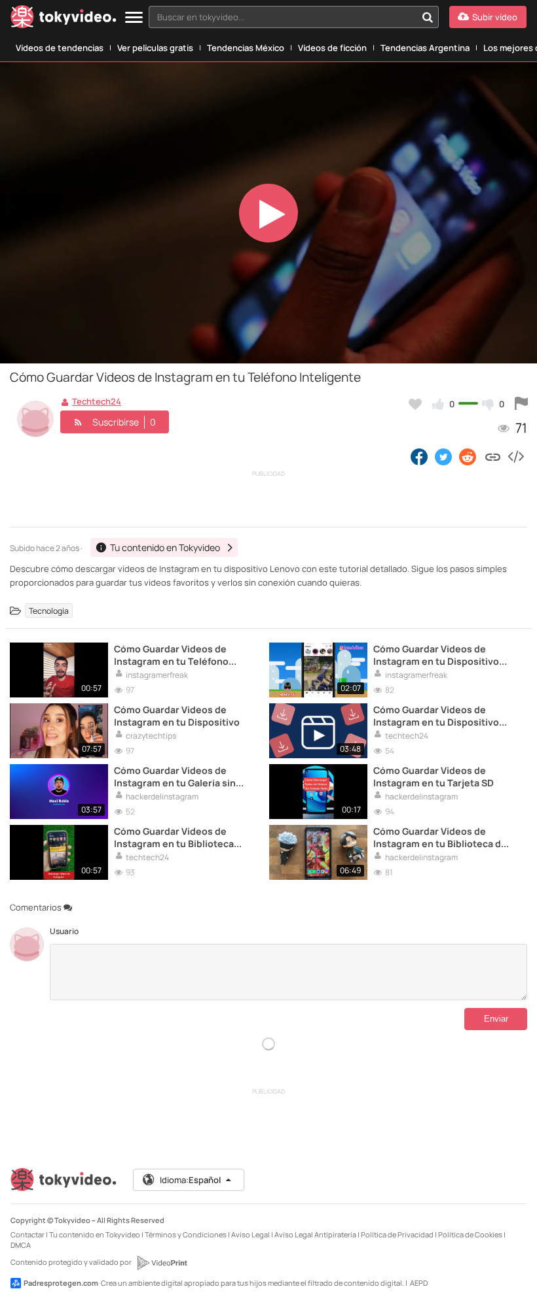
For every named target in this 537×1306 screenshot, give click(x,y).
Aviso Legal (250, 1234)
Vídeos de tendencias (59, 48)
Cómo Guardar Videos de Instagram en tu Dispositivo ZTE (436, 715)
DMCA (20, 1245)
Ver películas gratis (155, 48)
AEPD (419, 1283)
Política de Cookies (470, 1234)
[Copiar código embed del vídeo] (515, 456)
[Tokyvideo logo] (63, 19)
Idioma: (190, 1180)
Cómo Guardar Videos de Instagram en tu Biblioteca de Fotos (440, 837)
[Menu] (134, 18)
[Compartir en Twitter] (443, 456)
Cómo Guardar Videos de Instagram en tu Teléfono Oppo (171, 655)
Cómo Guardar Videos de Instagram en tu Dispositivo (177, 715)
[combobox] (294, 17)
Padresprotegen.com (61, 1283)
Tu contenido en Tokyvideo (94, 1234)
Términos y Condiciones (186, 1234)
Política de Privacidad (397, 1234)
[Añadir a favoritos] (415, 404)
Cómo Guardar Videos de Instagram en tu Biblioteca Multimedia (174, 837)
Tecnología (49, 610)
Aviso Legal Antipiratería (315, 1234)
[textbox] (282, 17)
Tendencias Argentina (425, 48)
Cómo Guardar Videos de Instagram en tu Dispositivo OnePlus (436, 655)
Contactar (27, 1234)
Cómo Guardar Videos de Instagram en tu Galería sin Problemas (175, 776)
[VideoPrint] (162, 1262)
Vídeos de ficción (332, 48)
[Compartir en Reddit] (468, 456)
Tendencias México (245, 48)
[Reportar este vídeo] (521, 404)
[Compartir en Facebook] (419, 456)
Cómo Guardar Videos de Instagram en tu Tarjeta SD (433, 776)
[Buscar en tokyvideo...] (428, 17)
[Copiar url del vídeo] (492, 456)
